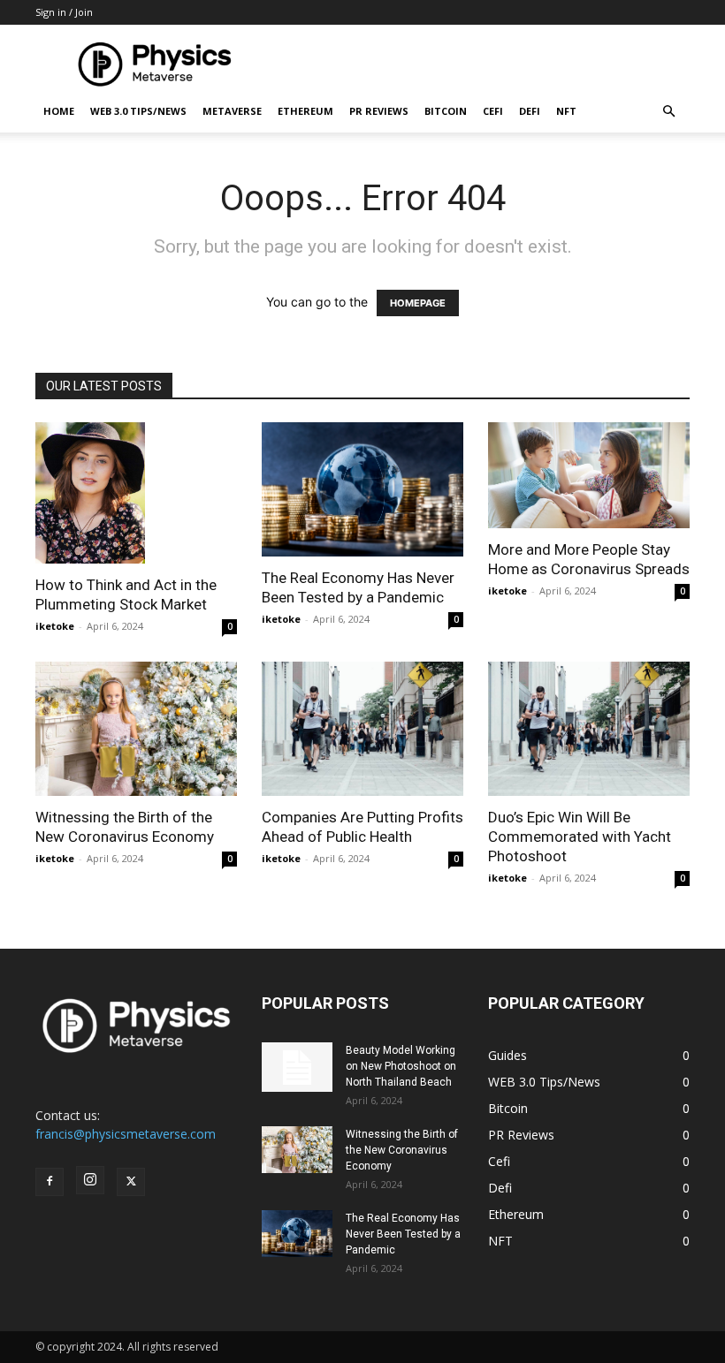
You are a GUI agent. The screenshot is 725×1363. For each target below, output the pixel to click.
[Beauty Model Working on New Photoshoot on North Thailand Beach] (297, 1067)
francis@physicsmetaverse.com (125, 1133)
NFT (566, 110)
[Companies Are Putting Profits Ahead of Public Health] (362, 729)
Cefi (493, 110)
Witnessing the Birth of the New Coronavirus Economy (402, 1150)
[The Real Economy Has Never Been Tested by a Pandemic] (362, 489)
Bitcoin (445, 110)
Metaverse (232, 110)
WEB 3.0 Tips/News (138, 110)
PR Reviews (378, 110)
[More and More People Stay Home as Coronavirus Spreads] (589, 475)
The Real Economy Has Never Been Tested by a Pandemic (403, 1234)
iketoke (54, 625)
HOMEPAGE (418, 303)
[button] (668, 111)
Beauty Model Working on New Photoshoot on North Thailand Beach (401, 1066)
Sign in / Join (64, 12)
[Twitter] (131, 1182)
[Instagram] (90, 1180)
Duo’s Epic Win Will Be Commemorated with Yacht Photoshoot (579, 836)
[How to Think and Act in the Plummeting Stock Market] (136, 493)
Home (58, 110)
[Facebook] (49, 1182)
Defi (529, 110)
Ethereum (305, 110)
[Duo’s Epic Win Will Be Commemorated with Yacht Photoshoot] (589, 729)
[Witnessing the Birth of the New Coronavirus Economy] (136, 729)
